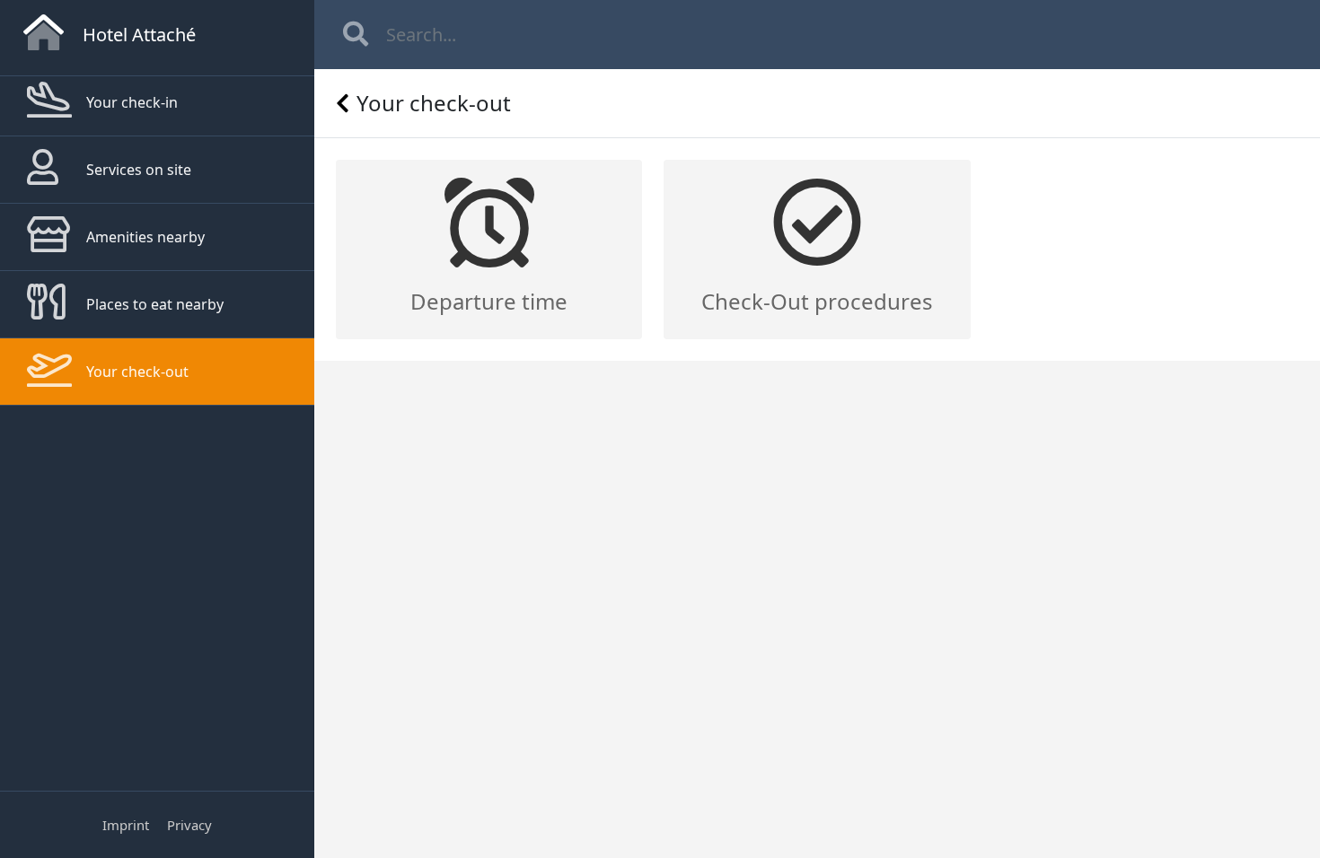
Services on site (138, 169)
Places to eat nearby (155, 304)
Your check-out (137, 371)
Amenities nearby (145, 237)
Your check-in (132, 102)
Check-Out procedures (817, 301)
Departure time (489, 301)
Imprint (125, 825)
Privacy (189, 825)
